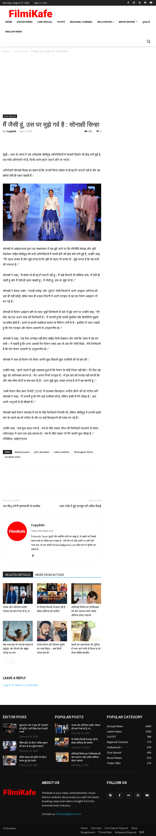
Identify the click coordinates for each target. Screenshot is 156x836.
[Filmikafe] (30, 12)
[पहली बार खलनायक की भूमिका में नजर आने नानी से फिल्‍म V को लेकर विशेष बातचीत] (86, 631)
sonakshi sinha (12, 456)
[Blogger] (110, 795)
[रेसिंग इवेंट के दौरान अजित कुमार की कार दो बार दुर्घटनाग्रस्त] (10, 746)
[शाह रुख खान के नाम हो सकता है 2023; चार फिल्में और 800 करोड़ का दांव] (18, 631)
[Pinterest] (26, 140)
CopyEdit (11, 131)
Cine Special (20, 51)
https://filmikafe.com (42, 530)
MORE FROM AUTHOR (50, 574)
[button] (148, 41)
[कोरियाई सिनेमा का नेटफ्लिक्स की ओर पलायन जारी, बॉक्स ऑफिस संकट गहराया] (86, 593)
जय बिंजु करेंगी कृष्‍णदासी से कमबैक (21, 506)
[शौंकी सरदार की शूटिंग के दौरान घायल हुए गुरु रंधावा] (10, 760)
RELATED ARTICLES (18, 574)
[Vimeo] (145, 3)
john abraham (41, 451)
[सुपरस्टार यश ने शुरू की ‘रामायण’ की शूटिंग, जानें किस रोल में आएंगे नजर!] (10, 728)
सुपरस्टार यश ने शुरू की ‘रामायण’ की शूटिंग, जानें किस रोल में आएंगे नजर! (33, 728)
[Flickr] (128, 795)
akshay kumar (22, 451)
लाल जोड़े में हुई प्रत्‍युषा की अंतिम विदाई (80, 506)
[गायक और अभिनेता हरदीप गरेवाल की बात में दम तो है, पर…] (18, 593)
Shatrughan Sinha (83, 451)
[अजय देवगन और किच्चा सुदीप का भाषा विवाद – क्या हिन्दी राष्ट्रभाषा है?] (52, 631)
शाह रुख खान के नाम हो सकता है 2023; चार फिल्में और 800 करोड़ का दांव (18, 648)
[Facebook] (128, 3)
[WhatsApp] (35, 140)
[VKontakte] (147, 795)
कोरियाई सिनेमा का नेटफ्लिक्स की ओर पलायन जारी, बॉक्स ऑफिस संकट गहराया (85, 611)
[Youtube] (150, 3)
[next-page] (11, 660)
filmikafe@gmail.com (68, 814)
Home (6, 51)
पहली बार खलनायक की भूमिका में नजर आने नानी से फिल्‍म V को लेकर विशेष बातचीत (86, 648)
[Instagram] (134, 3)
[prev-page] (5, 660)
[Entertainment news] (19, 791)
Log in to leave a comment (20, 685)
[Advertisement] (78, 84)
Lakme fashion (61, 451)
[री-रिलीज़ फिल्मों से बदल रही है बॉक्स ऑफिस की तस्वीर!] (52, 593)
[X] (139, 3)
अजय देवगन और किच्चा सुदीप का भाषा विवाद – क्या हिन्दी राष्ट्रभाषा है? (51, 648)
